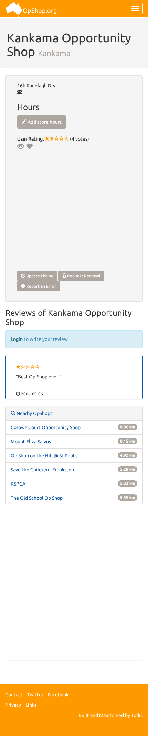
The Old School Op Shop (37, 498)
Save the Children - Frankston (42, 469)
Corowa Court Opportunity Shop (46, 427)
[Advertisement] (74, 586)
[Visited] (20, 146)
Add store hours (44, 122)
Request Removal (83, 276)
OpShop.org (40, 10)
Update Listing (39, 276)
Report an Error (40, 286)
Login (17, 339)
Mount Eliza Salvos (31, 441)
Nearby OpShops (33, 413)
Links (30, 705)
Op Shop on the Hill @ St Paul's (44, 455)
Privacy (13, 705)
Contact (14, 695)
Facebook (58, 695)
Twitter (35, 695)
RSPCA (18, 484)
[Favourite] (29, 146)
